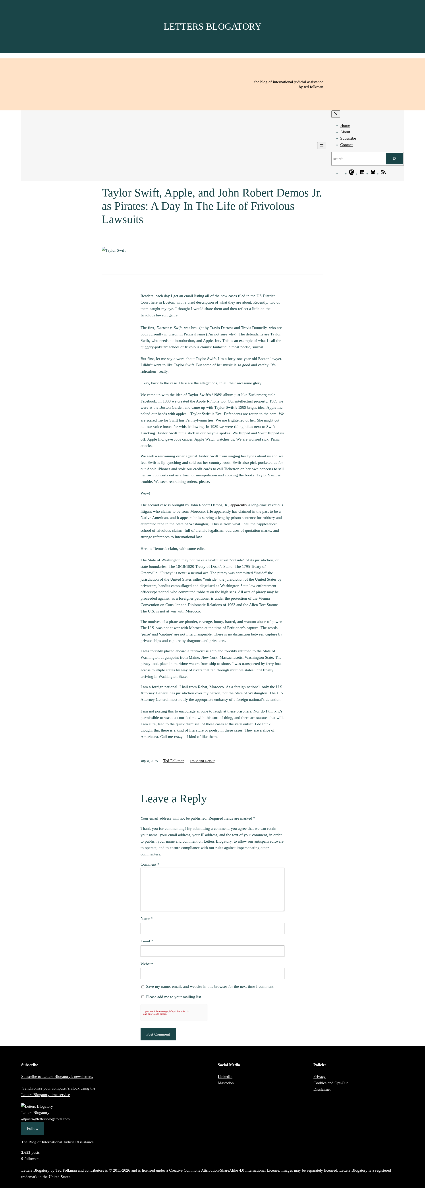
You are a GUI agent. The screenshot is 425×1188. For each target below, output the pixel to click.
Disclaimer (322, 1089)
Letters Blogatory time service (45, 1094)
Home (345, 125)
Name (147, 918)
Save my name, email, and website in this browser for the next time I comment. (210, 986)
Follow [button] (32, 1128)
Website (147, 964)
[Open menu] (321, 145)
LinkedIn (225, 1076)
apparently (238, 505)
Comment (150, 864)
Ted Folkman (173, 761)
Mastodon (226, 1083)
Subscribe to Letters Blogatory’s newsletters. (57, 1076)
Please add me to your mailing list (173, 997)
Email (147, 941)
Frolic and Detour (202, 761)
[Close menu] (335, 114)
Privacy (319, 1076)
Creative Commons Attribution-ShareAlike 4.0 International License (224, 1170)
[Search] (394, 158)
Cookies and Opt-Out (330, 1083)
